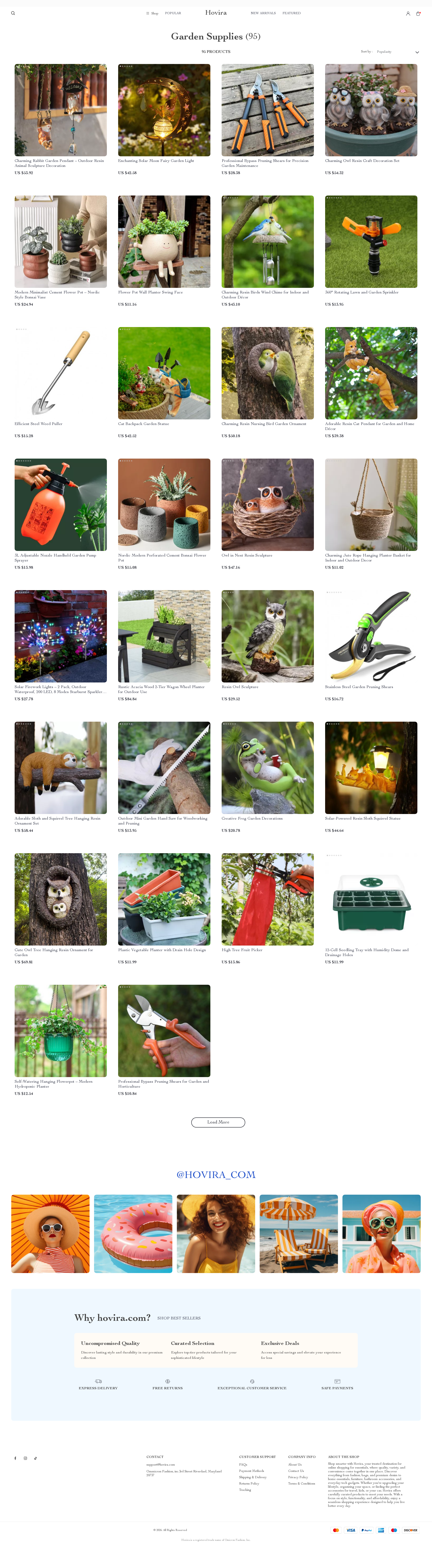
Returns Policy (249, 1483)
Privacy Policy (298, 1477)
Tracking (245, 1490)
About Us (295, 1465)
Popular (173, 13)
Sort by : (367, 51)
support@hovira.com (160, 1465)
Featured (292, 13)
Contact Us (296, 1471)
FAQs (243, 1465)
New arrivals (263, 13)
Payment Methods (251, 1471)
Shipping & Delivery (253, 1477)
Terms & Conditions (301, 1483)
